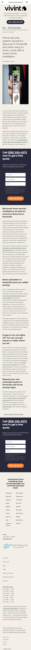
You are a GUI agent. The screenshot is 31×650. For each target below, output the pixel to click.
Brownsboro (19, 513)
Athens (8, 510)
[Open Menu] (2, 2)
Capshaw (8, 500)
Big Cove (8, 516)
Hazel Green (19, 520)
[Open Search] (27, 2)
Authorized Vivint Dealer (10, 609)
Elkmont (18, 506)
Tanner (8, 513)
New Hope (19, 510)
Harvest (18, 523)
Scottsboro (9, 493)
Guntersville (19, 493)
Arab (7, 520)
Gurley (8, 503)
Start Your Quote (15, 198)
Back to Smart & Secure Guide (13, 414)
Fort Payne (19, 500)
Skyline (18, 516)
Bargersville (19, 496)
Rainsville (8, 496)
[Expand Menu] (17, 11)
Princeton (19, 503)
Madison (8, 506)
